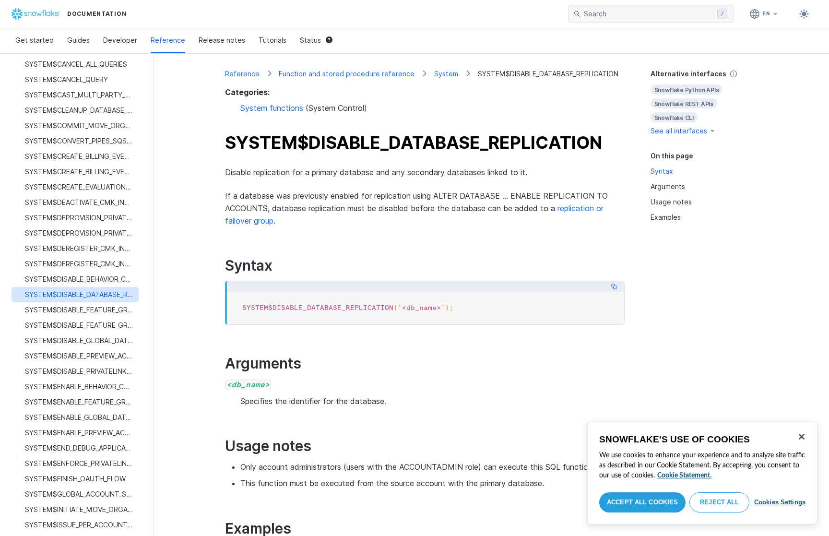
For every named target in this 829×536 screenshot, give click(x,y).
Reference (168, 40)
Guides (78, 40)
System (446, 74)
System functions (271, 108)
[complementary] (704, 102)
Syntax (662, 171)
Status (310, 40)
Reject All (719, 502)
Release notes (222, 40)
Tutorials (272, 40)
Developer (120, 40)
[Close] (801, 436)
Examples (666, 217)
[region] (702, 473)
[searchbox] (648, 14)
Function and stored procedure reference (346, 74)
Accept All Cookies (642, 502)
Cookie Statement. (684, 475)
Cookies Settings (779, 502)
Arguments (668, 186)
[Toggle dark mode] (804, 14)
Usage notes (671, 202)
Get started (34, 40)
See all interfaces (679, 131)
